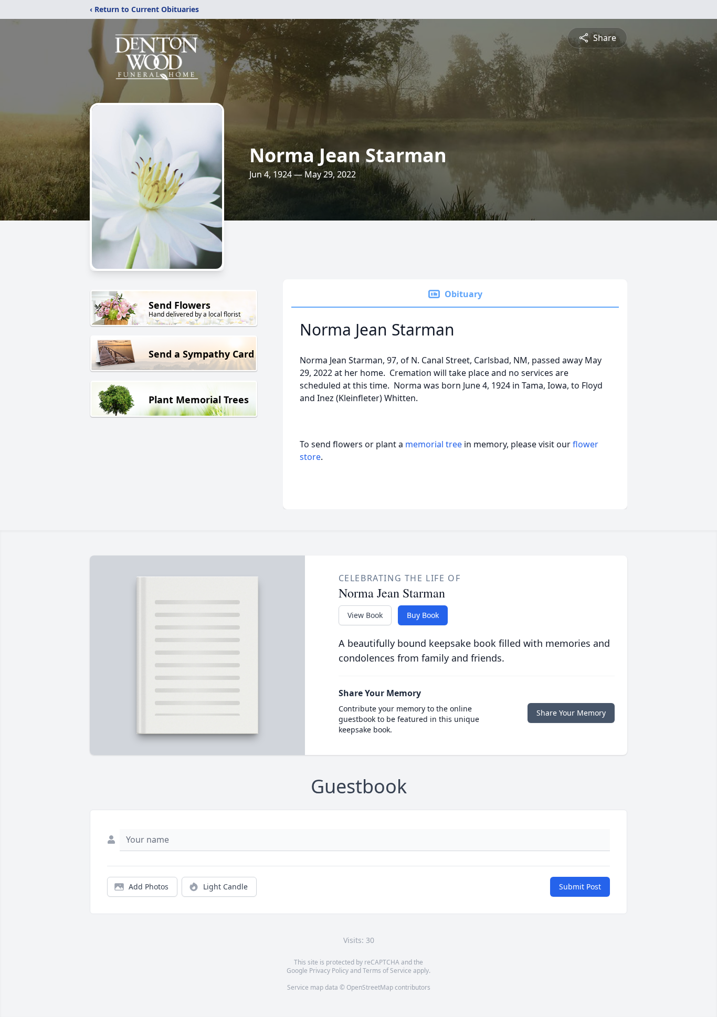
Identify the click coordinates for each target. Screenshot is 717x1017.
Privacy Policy (329, 970)
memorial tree (433, 444)
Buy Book (423, 615)
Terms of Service (387, 970)
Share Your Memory (571, 713)
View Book (365, 615)
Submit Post (580, 887)
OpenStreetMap (369, 987)
